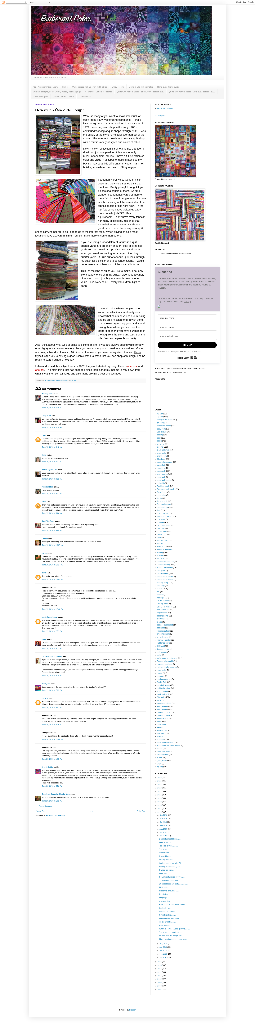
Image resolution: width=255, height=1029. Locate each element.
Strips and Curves (164, 712)
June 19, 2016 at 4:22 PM (52, 649)
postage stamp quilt (165, 625)
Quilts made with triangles (141, 87)
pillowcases (161, 619)
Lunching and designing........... (171, 918)
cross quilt (161, 477)
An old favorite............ (167, 922)
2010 (159, 979)
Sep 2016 (164, 825)
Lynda (44, 553)
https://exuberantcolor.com (45, 87)
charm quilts (162, 456)
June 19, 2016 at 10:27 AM (52, 545)
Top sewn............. (166, 849)
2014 (159, 965)
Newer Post (40, 811)
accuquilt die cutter (164, 420)
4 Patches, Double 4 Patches (98, 92)
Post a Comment (45, 806)
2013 (159, 969)
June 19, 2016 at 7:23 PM (52, 690)
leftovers (160, 556)
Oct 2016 (163, 822)
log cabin (160, 558)
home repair (162, 531)
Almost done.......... (166, 853)
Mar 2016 (164, 950)
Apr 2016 (163, 947)
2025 (159, 781)
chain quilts (161, 453)
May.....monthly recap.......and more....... (174, 939)
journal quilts (162, 543)
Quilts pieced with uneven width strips (89, 87)
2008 (159, 986)
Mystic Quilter (48, 767)
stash (159, 700)
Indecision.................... (167, 874)
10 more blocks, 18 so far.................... (173, 884)
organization (162, 613)
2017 (159, 809)
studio (159, 721)
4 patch (160, 414)
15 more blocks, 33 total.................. (172, 880)
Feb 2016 (164, 954)
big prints (160, 444)
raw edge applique (164, 664)
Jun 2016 (163, 836)
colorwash (161, 471)
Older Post (141, 811)
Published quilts (163, 643)
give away (161, 519)
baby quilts (161, 429)
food (159, 510)
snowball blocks (163, 685)
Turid (44, 573)
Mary (44, 455)
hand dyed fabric (163, 525)
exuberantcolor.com (165, 108)
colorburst (161, 468)
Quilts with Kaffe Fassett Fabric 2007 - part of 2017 (140, 92)
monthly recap (162, 583)
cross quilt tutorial (164, 480)
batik (159, 438)
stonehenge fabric (164, 703)
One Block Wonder (164, 607)
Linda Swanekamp (49, 617)
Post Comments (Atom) (55, 815)
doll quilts (161, 483)
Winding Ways (163, 755)
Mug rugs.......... (165, 898)
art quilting (161, 423)
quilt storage (162, 652)
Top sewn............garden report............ (173, 932)
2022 (159, 791)
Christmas (161, 459)
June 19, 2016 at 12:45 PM (52, 579)
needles (160, 595)
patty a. (45, 698)
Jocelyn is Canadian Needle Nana (56, 794)
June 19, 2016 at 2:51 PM (52, 631)
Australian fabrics (164, 426)
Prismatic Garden (164, 640)
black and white (163, 450)
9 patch (160, 417)
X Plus (159, 758)
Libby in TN (46, 416)
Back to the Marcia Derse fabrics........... (174, 905)
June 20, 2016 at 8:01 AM (52, 708)
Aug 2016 (164, 829)
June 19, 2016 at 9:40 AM (52, 531)
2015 (159, 962)
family (159, 498)
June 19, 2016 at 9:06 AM (52, 513)
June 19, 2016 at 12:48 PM (52, 609)
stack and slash (163, 694)
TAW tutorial (162, 730)
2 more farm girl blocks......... (170, 839)
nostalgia (160, 598)
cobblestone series (164, 462)
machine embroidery (165, 562)
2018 (159, 805)
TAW (159, 727)
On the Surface (163, 601)
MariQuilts (46, 684)
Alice (44, 502)
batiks (159, 441)
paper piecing (162, 616)
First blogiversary (164, 504)
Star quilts (161, 697)
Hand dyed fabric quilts (168, 87)
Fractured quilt (163, 513)
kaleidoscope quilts (165, 549)
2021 (159, 795)
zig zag (160, 767)
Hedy (44, 435)
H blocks (160, 522)
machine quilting (163, 565)
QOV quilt (161, 646)
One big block (162, 604)
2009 (159, 983)
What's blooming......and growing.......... (174, 929)
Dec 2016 (164, 815)
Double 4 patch (163, 486)
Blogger (132, 1010)
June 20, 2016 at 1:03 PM (52, 759)
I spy (159, 537)
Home (65, 87)
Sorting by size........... (167, 908)
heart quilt (161, 528)
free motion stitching (165, 516)
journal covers (162, 540)
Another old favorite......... (169, 912)
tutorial (159, 749)
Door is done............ (167, 925)
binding (160, 447)
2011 (159, 976)
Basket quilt (161, 432)
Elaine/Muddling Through (52, 656)
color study (161, 465)
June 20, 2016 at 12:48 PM (52, 739)
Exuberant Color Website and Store (49, 77)
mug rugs (161, 586)
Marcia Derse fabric (165, 568)
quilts (159, 655)
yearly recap (162, 761)
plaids (159, 622)
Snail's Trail (161, 682)
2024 (159, 784)
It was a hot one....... (167, 870)
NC (158, 592)
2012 (159, 972)
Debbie (45, 538)
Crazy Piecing (118, 87)
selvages (160, 676)
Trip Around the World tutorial (168, 746)
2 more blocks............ (167, 856)
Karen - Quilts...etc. (50, 470)
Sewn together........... (167, 915)
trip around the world (165, 742)
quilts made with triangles (167, 658)
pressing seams (163, 634)
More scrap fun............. (168, 842)
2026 (159, 778)
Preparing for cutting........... (169, 891)
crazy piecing (162, 474)
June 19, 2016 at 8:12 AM (52, 479)
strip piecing (162, 709)
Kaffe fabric (161, 546)
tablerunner (161, 724)
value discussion (163, 751)
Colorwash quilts (40, 96)
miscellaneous (163, 574)
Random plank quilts (165, 661)
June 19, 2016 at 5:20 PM (52, 676)
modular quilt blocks (165, 577)
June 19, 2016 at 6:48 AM (52, 447)
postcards (161, 628)
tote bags (160, 736)
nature (159, 589)
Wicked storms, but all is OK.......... (172, 863)
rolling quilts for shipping (167, 667)
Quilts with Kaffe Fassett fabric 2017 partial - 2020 (192, 92)
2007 (159, 989)
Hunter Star (161, 534)
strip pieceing (162, 706)
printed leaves (162, 637)
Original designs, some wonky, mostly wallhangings (57, 92)
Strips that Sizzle (163, 715)
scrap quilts (161, 670)
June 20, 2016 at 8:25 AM (52, 725)
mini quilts (161, 571)
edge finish (161, 495)
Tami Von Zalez (48, 521)
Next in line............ (166, 894)
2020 (159, 798)
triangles (160, 740)
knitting (160, 553)
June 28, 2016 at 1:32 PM (52, 801)
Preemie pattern (163, 631)
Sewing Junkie (48, 394)
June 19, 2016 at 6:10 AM (52, 427)
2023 (159, 788)
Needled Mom (47, 487)
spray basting (162, 691)
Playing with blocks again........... (171, 867)
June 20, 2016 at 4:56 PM (52, 786)
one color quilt (162, 610)
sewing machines (164, 679)
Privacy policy (160, 116)
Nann (44, 639)
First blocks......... (165, 887)
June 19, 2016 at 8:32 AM (52, 494)
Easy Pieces (162, 492)
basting (160, 435)
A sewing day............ (167, 901)
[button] (187, 306)
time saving (161, 733)
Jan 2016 (163, 957)
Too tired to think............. (168, 846)
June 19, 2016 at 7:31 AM (52, 462)
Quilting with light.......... (168, 860)
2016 (159, 812)
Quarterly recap (163, 649)
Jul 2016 (163, 832)
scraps (159, 673)
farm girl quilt (162, 501)
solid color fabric (163, 688)
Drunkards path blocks (166, 489)
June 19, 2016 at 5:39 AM (52, 408)
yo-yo (159, 764)
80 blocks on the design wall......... (172, 936)
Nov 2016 (164, 818)
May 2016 (164, 944)
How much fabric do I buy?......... (171, 877)
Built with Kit (187, 357)
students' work (162, 718)
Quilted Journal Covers (63, 96)
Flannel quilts (85, 96)
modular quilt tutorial (165, 580)
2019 (159, 802)
